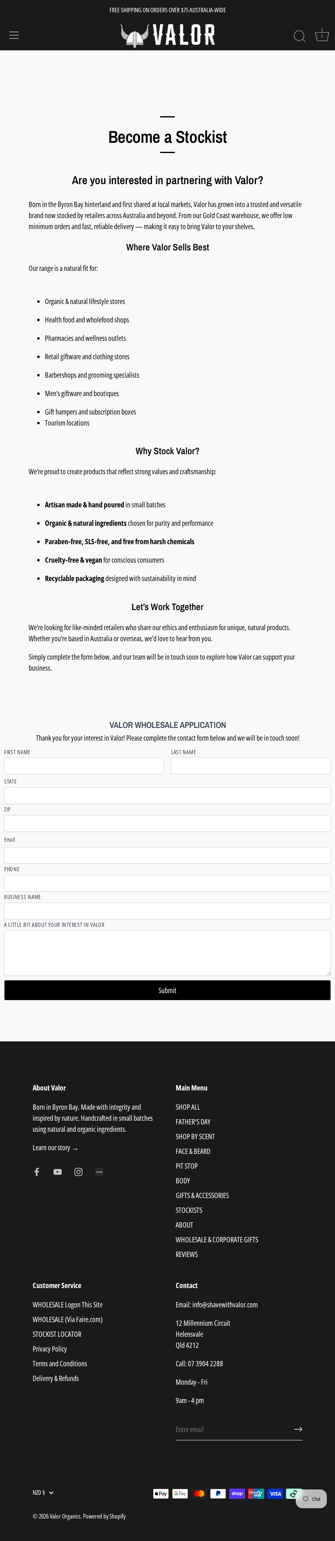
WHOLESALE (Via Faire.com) (68, 1319)
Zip (7, 809)
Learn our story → (56, 1147)
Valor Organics (65, 1516)
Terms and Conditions (60, 1363)
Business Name (22, 897)
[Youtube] (58, 1171)
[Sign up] (298, 1429)
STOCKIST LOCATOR (57, 1334)
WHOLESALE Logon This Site (68, 1304)
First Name (17, 752)
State (10, 781)
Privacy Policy (50, 1349)
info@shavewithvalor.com (225, 1304)
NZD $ (39, 1492)
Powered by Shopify (104, 1516)
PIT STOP (187, 1166)
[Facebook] (37, 1171)
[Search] (299, 36)
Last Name (183, 752)
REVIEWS (187, 1254)
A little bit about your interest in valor (54, 924)
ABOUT (184, 1225)
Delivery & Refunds (56, 1378)
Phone (12, 869)
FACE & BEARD (193, 1151)
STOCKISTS (189, 1210)
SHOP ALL (188, 1107)
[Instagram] (78, 1171)
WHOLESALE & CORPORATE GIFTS (217, 1239)
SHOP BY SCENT (195, 1136)
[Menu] (14, 35)
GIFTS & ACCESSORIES (202, 1195)
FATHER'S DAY (193, 1121)
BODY (183, 1180)
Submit (167, 990)
